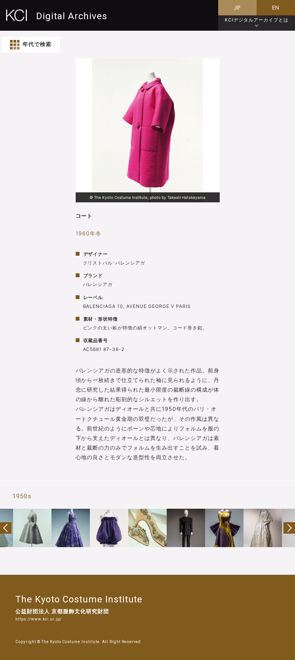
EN (276, 7)
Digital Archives (71, 16)
